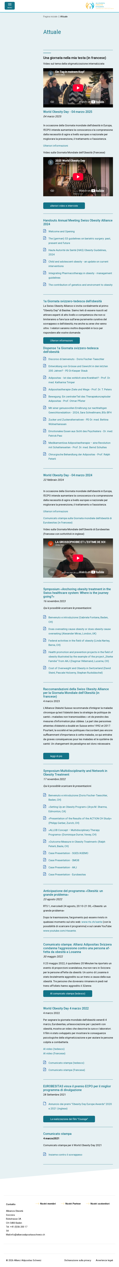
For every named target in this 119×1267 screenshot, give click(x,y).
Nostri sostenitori (100, 1203)
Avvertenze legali (104, 1260)
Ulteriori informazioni (55, 145)
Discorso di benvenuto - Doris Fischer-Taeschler (76, 359)
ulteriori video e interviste (64, 205)
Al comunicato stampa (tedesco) (67, 993)
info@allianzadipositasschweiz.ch (28, 1234)
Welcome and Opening (61, 231)
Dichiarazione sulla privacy (77, 1260)
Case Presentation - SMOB (63, 860)
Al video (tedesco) (54, 1048)
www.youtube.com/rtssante (59, 930)
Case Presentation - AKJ (62, 867)
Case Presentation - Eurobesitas (67, 874)
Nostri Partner (73, 1203)
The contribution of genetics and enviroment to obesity (80, 284)
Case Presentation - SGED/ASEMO (68, 853)
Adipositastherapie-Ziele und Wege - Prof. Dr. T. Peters (80, 389)
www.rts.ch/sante (92, 921)
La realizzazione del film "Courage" (69, 1119)
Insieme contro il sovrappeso (65, 1154)
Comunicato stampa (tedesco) (66, 1062)
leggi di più (56, 756)
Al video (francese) (54, 1053)
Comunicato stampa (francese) (66, 1070)
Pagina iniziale (50, 16)
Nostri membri (48, 1203)
